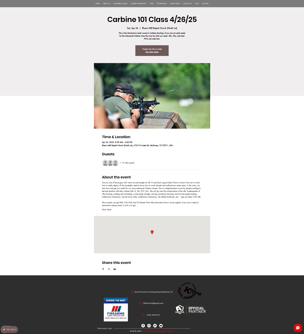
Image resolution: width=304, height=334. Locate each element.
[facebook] (143, 325)
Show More (106, 209)
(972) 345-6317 (153, 315)
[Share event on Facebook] (103, 269)
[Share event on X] (109, 269)
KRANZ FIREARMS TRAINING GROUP (158, 331)
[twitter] (155, 325)
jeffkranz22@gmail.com (153, 303)
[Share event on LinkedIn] (115, 269)
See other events (152, 52)
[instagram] (149, 325)
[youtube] (161, 325)
